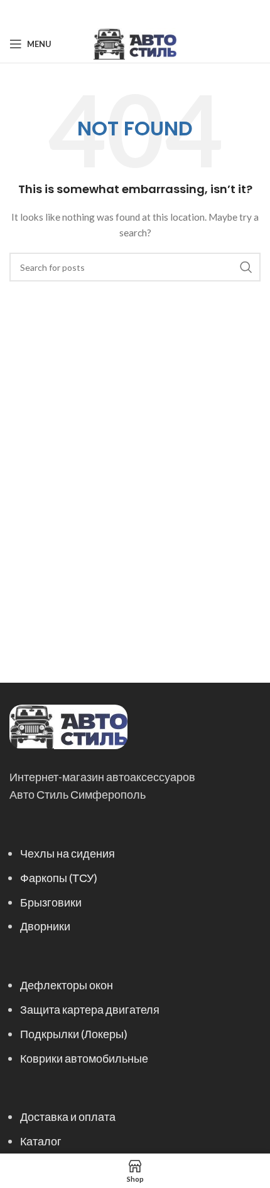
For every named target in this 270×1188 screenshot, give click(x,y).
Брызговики (51, 902)
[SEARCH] (246, 267)
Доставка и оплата (68, 1116)
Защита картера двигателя (89, 1009)
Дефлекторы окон (66, 985)
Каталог (41, 1141)
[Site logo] (135, 43)
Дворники (45, 926)
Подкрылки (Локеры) (73, 1034)
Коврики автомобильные (84, 1058)
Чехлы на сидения (67, 853)
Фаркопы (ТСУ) (58, 878)
